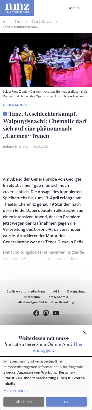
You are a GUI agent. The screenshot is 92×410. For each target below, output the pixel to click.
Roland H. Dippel (16, 146)
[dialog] (46, 383)
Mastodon (46, 313)
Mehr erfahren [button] (15, 390)
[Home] (17, 8)
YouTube (56, 313)
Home (4, 21)
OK (66, 401)
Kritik (18, 22)
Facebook (36, 313)
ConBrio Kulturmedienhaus (26, 291)
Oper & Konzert (42, 22)
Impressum (32, 297)
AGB (56, 291)
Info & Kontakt (58, 297)
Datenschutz (76, 291)
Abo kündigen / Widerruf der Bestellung (46, 302)
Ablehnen (24, 401)
